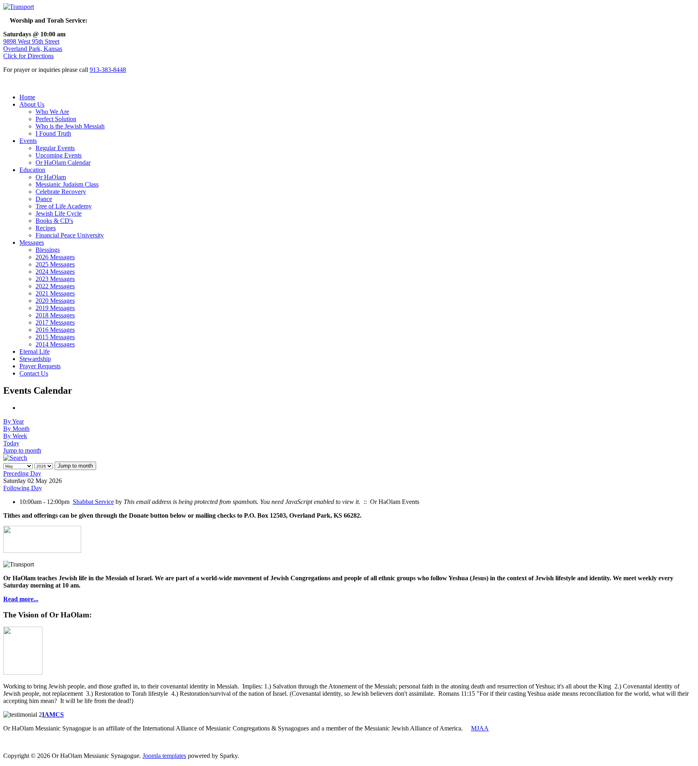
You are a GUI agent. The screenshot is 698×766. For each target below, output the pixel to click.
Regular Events (55, 148)
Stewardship (35, 358)
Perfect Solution (56, 118)
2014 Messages (55, 344)
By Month (16, 428)
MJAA (480, 728)
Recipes (46, 228)
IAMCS (53, 714)
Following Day (22, 488)
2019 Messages (55, 307)
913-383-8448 (108, 69)
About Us (31, 104)
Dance (44, 198)
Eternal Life (34, 351)
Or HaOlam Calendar (63, 162)
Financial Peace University (70, 235)
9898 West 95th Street (31, 41)
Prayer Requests (40, 366)
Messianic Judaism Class (67, 184)
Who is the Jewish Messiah (70, 126)
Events (28, 140)
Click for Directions (28, 55)
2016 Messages (55, 329)
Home (27, 97)
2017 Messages (55, 322)
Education (32, 169)
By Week (15, 435)
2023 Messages (55, 278)
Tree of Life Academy (64, 206)
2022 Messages (55, 286)
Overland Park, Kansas (32, 48)
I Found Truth (53, 133)
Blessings (48, 249)
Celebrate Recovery (61, 191)
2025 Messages (55, 264)
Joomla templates (164, 755)
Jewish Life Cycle (59, 213)
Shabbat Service (93, 501)
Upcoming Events (59, 155)
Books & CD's (54, 220)
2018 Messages (55, 315)
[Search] (15, 457)
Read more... (20, 599)
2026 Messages (55, 257)
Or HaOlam (51, 177)
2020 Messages (55, 300)
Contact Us (33, 373)
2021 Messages (55, 293)
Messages (31, 242)
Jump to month (22, 450)
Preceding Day (22, 473)
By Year (13, 421)
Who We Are (52, 111)
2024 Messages (55, 271)
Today (11, 443)
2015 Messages (55, 337)
